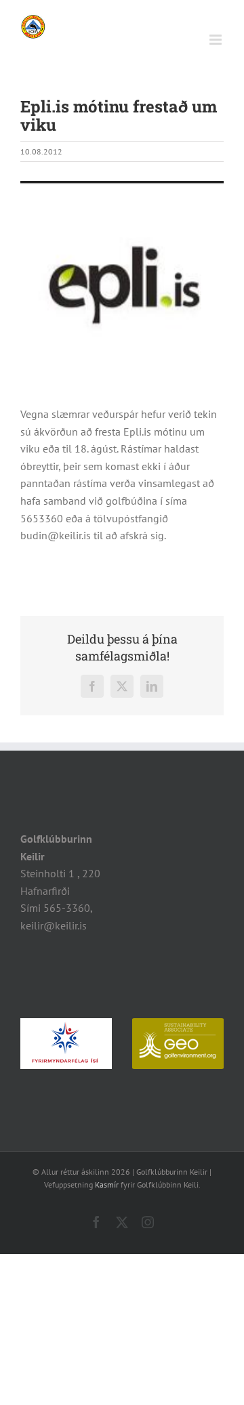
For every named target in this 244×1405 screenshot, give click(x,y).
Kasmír (107, 1184)
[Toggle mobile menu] (216, 40)
